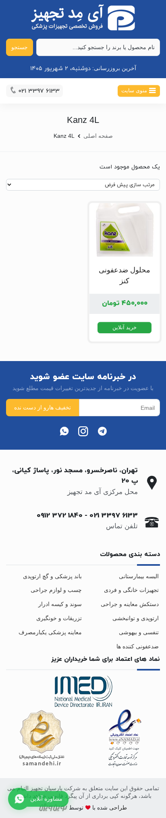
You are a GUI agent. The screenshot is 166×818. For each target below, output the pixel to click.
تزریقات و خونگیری (59, 618)
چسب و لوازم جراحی (56, 590)
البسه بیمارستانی (139, 576)
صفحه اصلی (98, 136)
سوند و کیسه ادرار (60, 604)
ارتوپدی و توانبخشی (135, 618)
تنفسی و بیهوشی (139, 632)
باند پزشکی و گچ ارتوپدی (52, 576)
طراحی (117, 807)
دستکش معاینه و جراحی (130, 604)
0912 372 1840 (60, 516)
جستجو (19, 47)
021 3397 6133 (113, 516)
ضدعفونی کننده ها (137, 646)
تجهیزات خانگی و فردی (131, 590)
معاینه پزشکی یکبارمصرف (50, 632)
